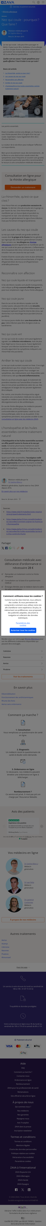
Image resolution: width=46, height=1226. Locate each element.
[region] (23, 613)
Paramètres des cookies (23, 624)
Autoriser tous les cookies (23, 630)
